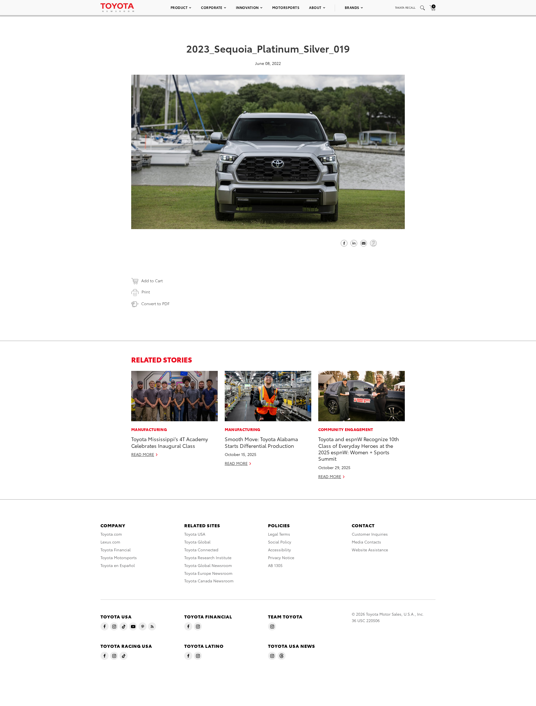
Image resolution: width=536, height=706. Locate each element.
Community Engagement (345, 429)
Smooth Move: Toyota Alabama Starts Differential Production (261, 442)
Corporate (211, 7)
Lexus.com (110, 542)
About (315, 7)
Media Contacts (366, 542)
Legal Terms (279, 534)
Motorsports (286, 7)
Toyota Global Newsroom (208, 565)
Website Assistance (370, 549)
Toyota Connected (201, 549)
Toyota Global (197, 542)
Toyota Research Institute (207, 557)
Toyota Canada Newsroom (209, 580)
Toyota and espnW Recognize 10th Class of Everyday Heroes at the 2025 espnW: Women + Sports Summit (358, 448)
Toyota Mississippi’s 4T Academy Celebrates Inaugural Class (169, 442)
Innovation (247, 7)
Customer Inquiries (370, 534)
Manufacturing (149, 429)
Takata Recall (405, 7)
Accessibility (279, 549)
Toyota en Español (117, 565)
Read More (142, 454)
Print (146, 292)
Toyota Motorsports (118, 557)
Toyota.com (111, 534)
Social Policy (279, 542)
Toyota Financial (115, 549)
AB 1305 (275, 565)
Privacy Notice (281, 557)
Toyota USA (194, 534)
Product (179, 7)
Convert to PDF (155, 303)
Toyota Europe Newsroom (208, 573)
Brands (352, 7)
